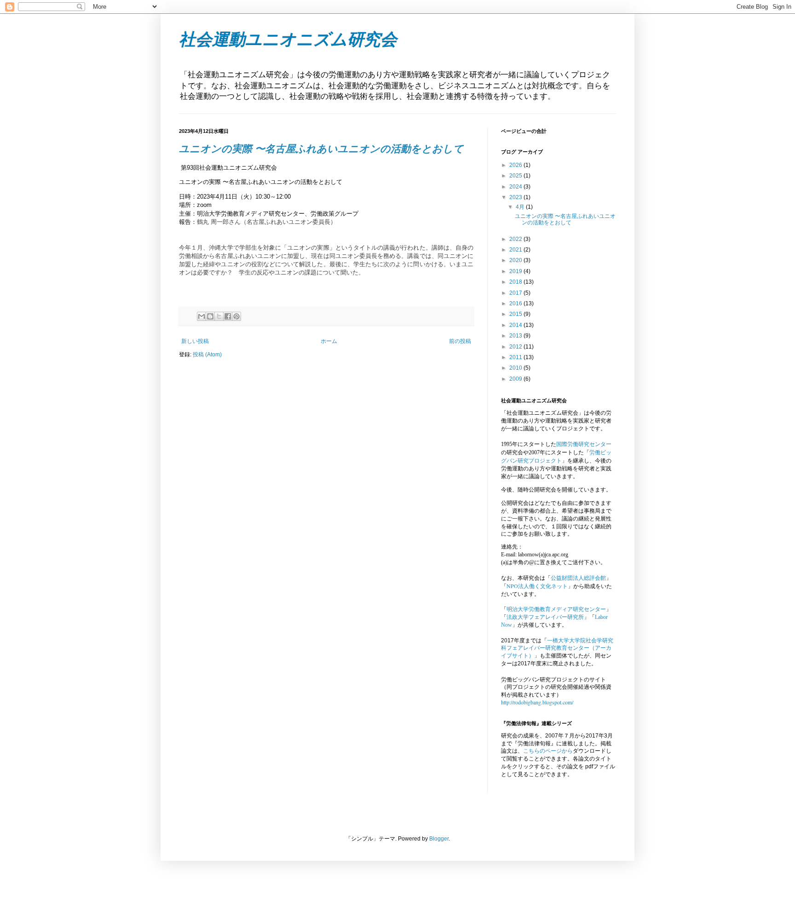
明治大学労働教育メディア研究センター (556, 609)
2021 (516, 249)
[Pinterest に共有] (236, 316)
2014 (516, 325)
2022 (516, 239)
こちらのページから (548, 751)
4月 (521, 207)
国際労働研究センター (583, 443)
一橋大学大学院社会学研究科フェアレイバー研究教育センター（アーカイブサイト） (557, 648)
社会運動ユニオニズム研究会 (288, 39)
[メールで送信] (201, 316)
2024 (516, 186)
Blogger (439, 838)
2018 (516, 282)
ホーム (329, 341)
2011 (516, 357)
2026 (516, 165)
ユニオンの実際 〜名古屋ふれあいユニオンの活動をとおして (321, 148)
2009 (516, 379)
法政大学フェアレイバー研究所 (545, 617)
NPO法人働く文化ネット (537, 585)
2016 (516, 303)
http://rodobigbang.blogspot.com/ (537, 702)
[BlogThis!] (210, 316)
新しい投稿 (195, 341)
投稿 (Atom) (207, 354)
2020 (516, 260)
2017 (516, 293)
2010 (516, 368)
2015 (516, 314)
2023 (516, 197)
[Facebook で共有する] (227, 316)
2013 (516, 335)
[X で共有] (219, 316)
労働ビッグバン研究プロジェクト (556, 456)
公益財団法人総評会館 (578, 577)
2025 (516, 175)
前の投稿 (460, 341)
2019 (516, 271)
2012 (516, 346)
